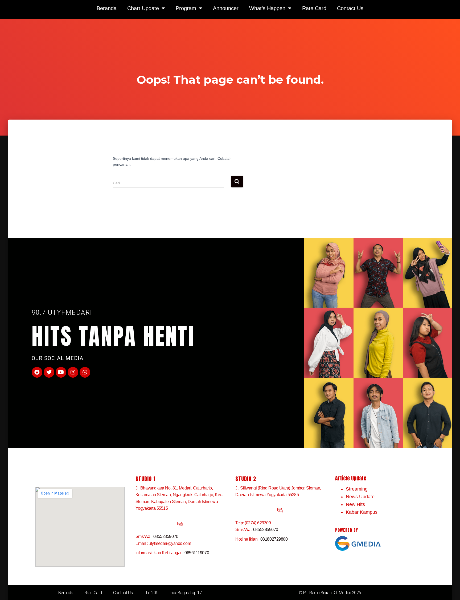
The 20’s (151, 592)
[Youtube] (61, 372)
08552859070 (165, 536)
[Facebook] (37, 372)
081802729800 (274, 539)
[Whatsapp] (85, 372)
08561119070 (196, 552)
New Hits (355, 504)
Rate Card (93, 592)
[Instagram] (73, 372)
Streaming (357, 489)
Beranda (65, 592)
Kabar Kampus (361, 512)
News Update (360, 496)
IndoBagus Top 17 (186, 592)
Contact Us (123, 592)
